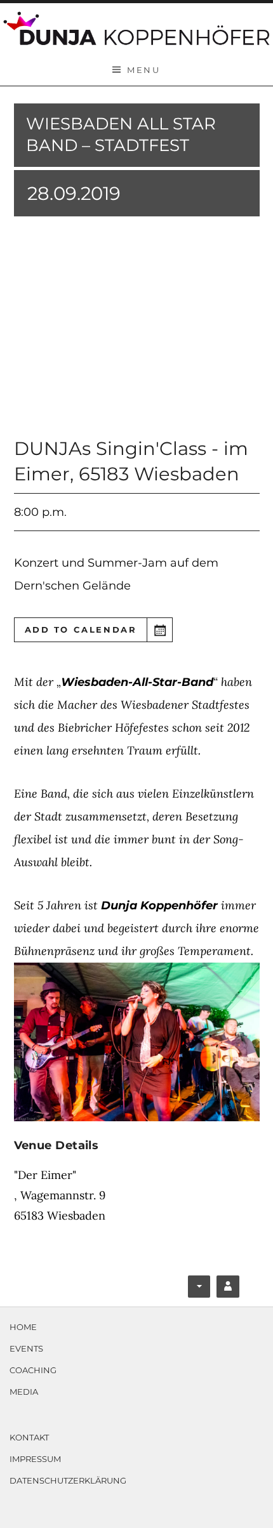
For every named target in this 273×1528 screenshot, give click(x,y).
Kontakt (29, 1437)
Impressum (35, 1459)
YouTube (228, 1289)
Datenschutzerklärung (68, 1480)
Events (26, 1348)
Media (24, 1391)
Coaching (33, 1370)
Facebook (200, 1289)
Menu (143, 70)
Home (23, 1327)
